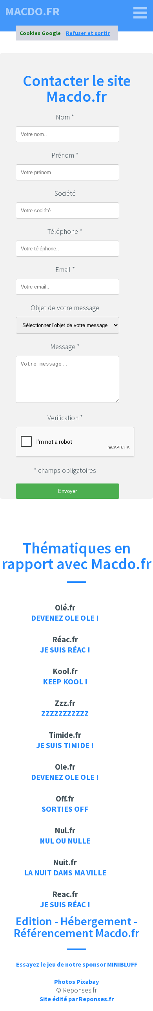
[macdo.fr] (140, 13)
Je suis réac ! (65, 649)
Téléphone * (64, 231)
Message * (65, 346)
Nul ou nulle (65, 841)
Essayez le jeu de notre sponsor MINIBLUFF (76, 964)
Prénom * (64, 155)
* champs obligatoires (65, 470)
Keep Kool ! (65, 681)
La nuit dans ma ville (65, 872)
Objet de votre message (65, 307)
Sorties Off (65, 809)
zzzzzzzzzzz (65, 713)
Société (65, 193)
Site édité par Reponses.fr (77, 999)
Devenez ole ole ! (65, 618)
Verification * (65, 418)
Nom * (65, 117)
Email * (65, 269)
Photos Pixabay (76, 981)
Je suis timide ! (65, 745)
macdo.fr (32, 11)
